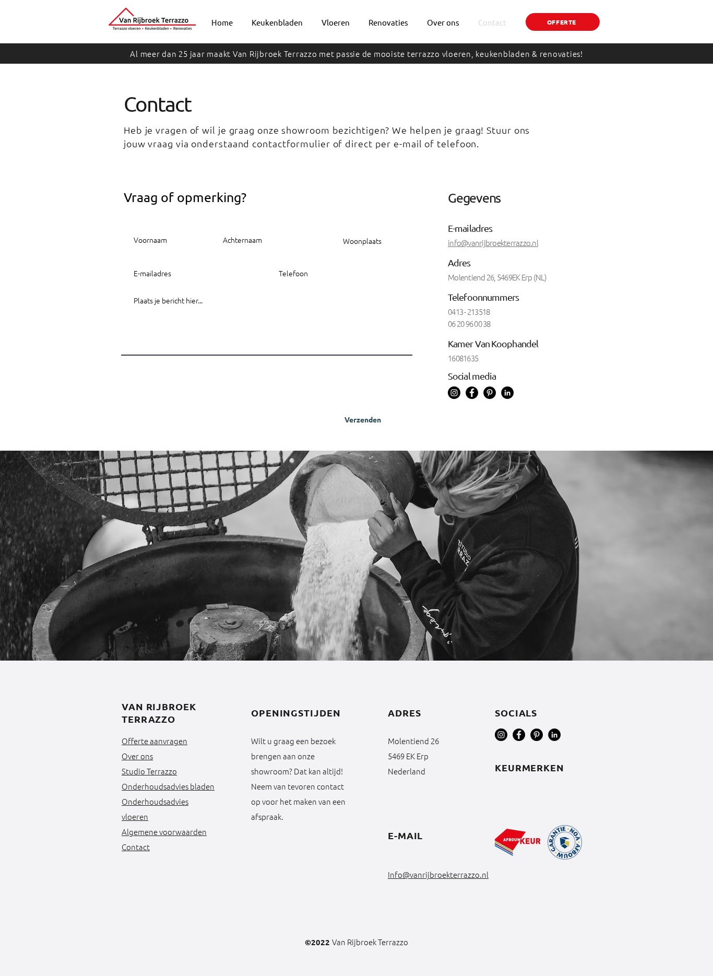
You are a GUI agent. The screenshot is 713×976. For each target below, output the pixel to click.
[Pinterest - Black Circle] (536, 734)
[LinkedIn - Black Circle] (507, 392)
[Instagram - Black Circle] (501, 734)
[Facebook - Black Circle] (519, 734)
